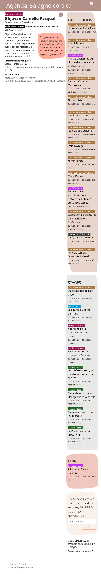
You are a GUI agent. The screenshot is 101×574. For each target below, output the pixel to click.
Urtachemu (28, 22)
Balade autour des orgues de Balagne (79, 353)
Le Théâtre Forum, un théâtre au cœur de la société (81, 374)
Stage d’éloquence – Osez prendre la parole (81, 395)
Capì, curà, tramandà (80, 237)
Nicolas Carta (76, 161)
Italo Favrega (76, 146)
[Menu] (91, 3)
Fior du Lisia (75, 100)
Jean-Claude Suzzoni (80, 130)
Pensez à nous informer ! (80, 551)
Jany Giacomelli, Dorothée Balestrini (79, 254)
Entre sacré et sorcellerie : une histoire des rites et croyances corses (79, 197)
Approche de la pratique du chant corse (78, 332)
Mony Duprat (76, 176)
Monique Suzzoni (78, 115)
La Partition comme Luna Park (79, 433)
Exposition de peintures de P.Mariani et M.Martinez (82, 218)
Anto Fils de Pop (77, 43)
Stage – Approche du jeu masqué (80, 414)
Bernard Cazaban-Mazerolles (78, 83)
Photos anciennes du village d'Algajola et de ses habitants (81, 62)
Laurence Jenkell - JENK (81, 28)
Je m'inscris (89, 527)
